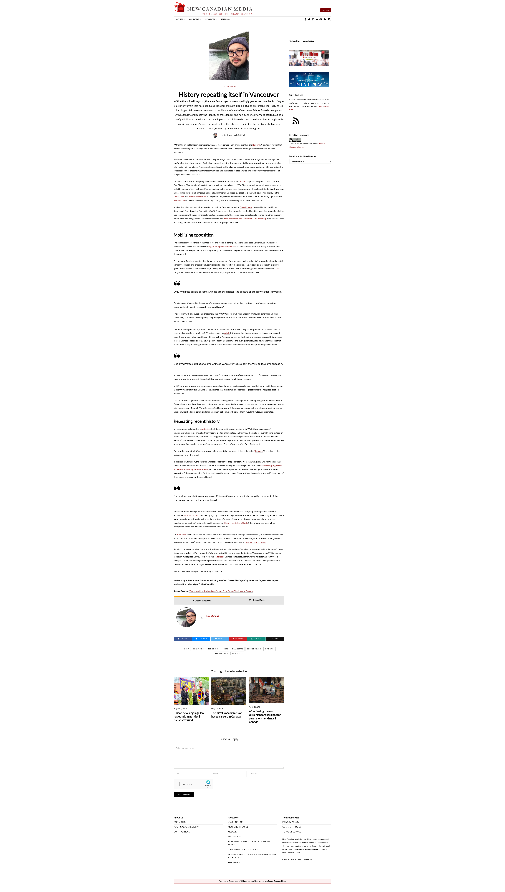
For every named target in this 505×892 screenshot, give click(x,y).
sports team (179, 196)
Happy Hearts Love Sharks (236, 523)
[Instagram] (313, 19)
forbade (220, 556)
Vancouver (237, 653)
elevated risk (179, 200)
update (243, 181)
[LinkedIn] (316, 19)
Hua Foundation (191, 515)
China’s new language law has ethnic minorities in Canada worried (189, 716)
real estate (237, 649)
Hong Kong (213, 649)
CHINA (186, 649)
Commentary (229, 87)
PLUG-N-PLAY (235, 862)
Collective (194, 19)
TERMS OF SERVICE (291, 831)
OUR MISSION (180, 822)
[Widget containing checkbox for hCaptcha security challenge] (193, 784)
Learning (225, 19)
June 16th (181, 534)
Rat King (256, 144)
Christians (198, 649)
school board (254, 649)
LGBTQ (225, 649)
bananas (259, 451)
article (227, 333)
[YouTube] (321, 19)
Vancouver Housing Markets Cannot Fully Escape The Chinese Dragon (221, 591)
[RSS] (325, 19)
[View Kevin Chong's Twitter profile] (201, 617)
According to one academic (196, 469)
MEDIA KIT (233, 831)
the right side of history (256, 542)
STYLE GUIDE (234, 836)
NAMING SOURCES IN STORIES (242, 849)
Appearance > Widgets (238, 881)
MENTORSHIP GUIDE (238, 827)
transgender (221, 653)
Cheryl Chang (246, 207)
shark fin (269, 649)
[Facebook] (305, 19)
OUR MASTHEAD (182, 831)
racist (277, 268)
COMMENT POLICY (291, 827)
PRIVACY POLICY (290, 822)
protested (205, 429)
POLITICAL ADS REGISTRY (186, 827)
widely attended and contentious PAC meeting (245, 218)
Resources (210, 19)
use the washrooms (197, 196)
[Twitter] (309, 19)
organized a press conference (221, 246)
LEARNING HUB (235, 822)
